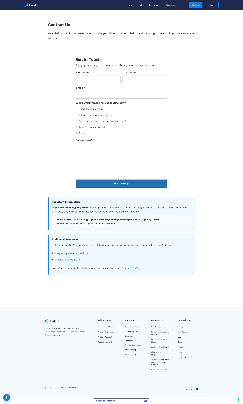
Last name (129, 72)
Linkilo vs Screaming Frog (160, 353)
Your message (85, 139)
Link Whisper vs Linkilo (160, 327)
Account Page (129, 267)
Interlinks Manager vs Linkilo (160, 333)
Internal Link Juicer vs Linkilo (160, 340)
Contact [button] (195, 5)
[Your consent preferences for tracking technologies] (238, 399)
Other (81, 133)
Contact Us (182, 357)
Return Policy (130, 354)
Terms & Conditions (133, 345)
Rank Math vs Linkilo (160, 347)
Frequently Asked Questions (71, 253)
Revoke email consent (91, 127)
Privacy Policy (130, 350)
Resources (171, 5)
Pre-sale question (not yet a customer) (102, 121)
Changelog (129, 340)
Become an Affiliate (106, 327)
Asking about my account (94, 114)
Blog (180, 342)
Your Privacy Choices (129, 400)
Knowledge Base (132, 327)
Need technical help (90, 108)
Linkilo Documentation (68, 259)
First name (84, 72)
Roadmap (129, 336)
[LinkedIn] (196, 389)
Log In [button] (213, 5)
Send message (121, 183)
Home (129, 5)
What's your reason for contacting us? (101, 102)
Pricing (140, 5)
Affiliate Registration (106, 332)
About (180, 347)
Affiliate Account (105, 337)
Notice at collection (105, 400)
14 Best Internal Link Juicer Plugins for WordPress (160, 362)
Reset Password (105, 342)
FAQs (180, 352)
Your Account (183, 332)
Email (80, 87)
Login (180, 337)
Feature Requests (132, 331)
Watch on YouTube (159, 370)
